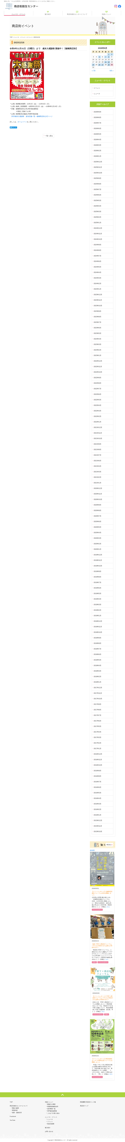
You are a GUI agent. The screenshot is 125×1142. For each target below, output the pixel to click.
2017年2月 (97, 743)
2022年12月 (98, 361)
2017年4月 (97, 732)
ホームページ (22, 122)
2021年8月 (97, 449)
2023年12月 (98, 294)
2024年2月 (97, 283)
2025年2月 (97, 217)
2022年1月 (97, 422)
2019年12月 (98, 555)
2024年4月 (97, 272)
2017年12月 (98, 687)
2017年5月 (97, 726)
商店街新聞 (50, 1124)
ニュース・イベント (19, 14)
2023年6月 (97, 328)
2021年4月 (97, 466)
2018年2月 (97, 676)
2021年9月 (97, 444)
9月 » (111, 71)
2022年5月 (97, 400)
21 (106, 62)
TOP (11, 1102)
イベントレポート (97, 909)
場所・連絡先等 (17, 1112)
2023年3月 (97, 344)
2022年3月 (97, 411)
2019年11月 (98, 560)
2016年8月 (97, 776)
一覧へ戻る (49, 136)
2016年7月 (97, 782)
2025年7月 (97, 189)
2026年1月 (97, 156)
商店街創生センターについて (77, 14)
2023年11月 (98, 300)
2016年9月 (97, 770)
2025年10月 (98, 173)
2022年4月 (97, 405)
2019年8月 (97, 577)
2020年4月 (97, 532)
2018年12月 (98, 621)
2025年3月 (97, 211)
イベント (29, 37)
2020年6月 (97, 521)
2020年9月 (97, 505)
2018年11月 (98, 626)
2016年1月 (97, 815)
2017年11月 (98, 693)
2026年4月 (97, 139)
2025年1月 (97, 222)
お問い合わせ (49, 1131)
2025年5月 (97, 200)
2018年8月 (97, 643)
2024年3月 (97, 278)
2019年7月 (97, 582)
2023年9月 (97, 311)
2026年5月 (97, 134)
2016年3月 (97, 804)
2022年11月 (98, 366)
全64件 (92, 850)
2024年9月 (97, 245)
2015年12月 (98, 820)
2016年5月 (97, 793)
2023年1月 (97, 355)
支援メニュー (106, 14)
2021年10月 (98, 438)
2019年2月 (97, 610)
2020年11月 (98, 494)
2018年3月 (97, 671)
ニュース (97, 93)
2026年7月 (97, 123)
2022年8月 (97, 383)
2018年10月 (98, 632)
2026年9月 (97, 112)
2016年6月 (97, 787)
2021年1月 (97, 483)
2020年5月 (97, 527)
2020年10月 (98, 499)
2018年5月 (97, 660)
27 (102, 65)
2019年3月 (97, 604)
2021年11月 (98, 433)
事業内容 (15, 1110)
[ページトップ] (62, 1094)
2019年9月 (97, 571)
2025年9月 (97, 178)
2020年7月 (97, 516)
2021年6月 (97, 460)
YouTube (12, 1120)
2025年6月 (97, 195)
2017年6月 (97, 721)
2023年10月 (98, 305)
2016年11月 (98, 759)
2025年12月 (98, 162)
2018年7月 (97, 649)
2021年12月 (98, 427)
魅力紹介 (48, 14)
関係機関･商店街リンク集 (88, 1102)
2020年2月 (97, 544)
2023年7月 (97, 322)
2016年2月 (97, 809)
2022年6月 (97, 394)
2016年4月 (97, 798)
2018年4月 (97, 665)
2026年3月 (97, 145)
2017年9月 (97, 704)
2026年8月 (97, 117)
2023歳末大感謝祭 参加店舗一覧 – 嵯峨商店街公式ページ (31, 116)
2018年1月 (97, 682)
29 (109, 65)
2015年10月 (98, 831)
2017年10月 (98, 698)
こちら (108, 907)
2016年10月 (98, 765)
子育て (94, 962)
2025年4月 (97, 206)
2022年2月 (97, 416)
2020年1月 (97, 549)
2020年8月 (97, 510)
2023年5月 (97, 333)
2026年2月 (97, 150)
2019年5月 (97, 593)
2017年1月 (97, 748)
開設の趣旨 (15, 1108)
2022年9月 (97, 377)
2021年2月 (97, 477)
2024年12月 (98, 228)
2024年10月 (98, 239)
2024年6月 (97, 261)
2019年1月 (97, 615)
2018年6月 (97, 654)
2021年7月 (97, 455)
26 (99, 65)
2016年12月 (98, 754)
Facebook (13, 1116)
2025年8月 (97, 184)
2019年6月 (97, 588)
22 (109, 62)
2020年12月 (98, 488)
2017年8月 (97, 710)
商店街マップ (84, 1106)
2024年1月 (97, 289)
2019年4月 (97, 599)
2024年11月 (98, 233)
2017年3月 (97, 737)
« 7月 (94, 71)
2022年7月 (97, 389)
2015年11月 (98, 826)
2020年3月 (97, 538)
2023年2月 (97, 350)
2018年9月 (97, 638)
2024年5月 (97, 267)
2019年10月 (98, 566)
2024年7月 (97, 256)
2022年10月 (98, 372)
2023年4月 (97, 339)
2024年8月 (97, 250)
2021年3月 (97, 472)
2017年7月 (97, 715)
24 (93, 65)
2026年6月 (97, 128)
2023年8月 (97, 317)
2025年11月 (98, 167)
